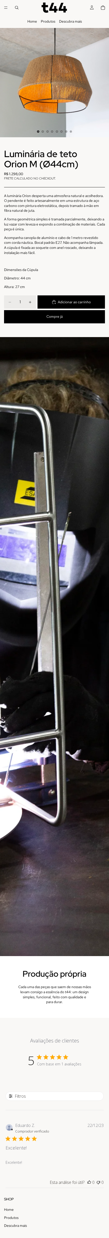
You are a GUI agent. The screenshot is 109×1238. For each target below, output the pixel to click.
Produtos (48, 21)
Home (32, 21)
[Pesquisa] (16, 7)
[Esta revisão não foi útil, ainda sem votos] (98, 1182)
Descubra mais (70, 21)
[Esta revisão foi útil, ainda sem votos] (89, 1182)
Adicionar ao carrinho (74, 302)
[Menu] (6, 7)
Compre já (54, 316)
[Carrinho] (102, 7)
